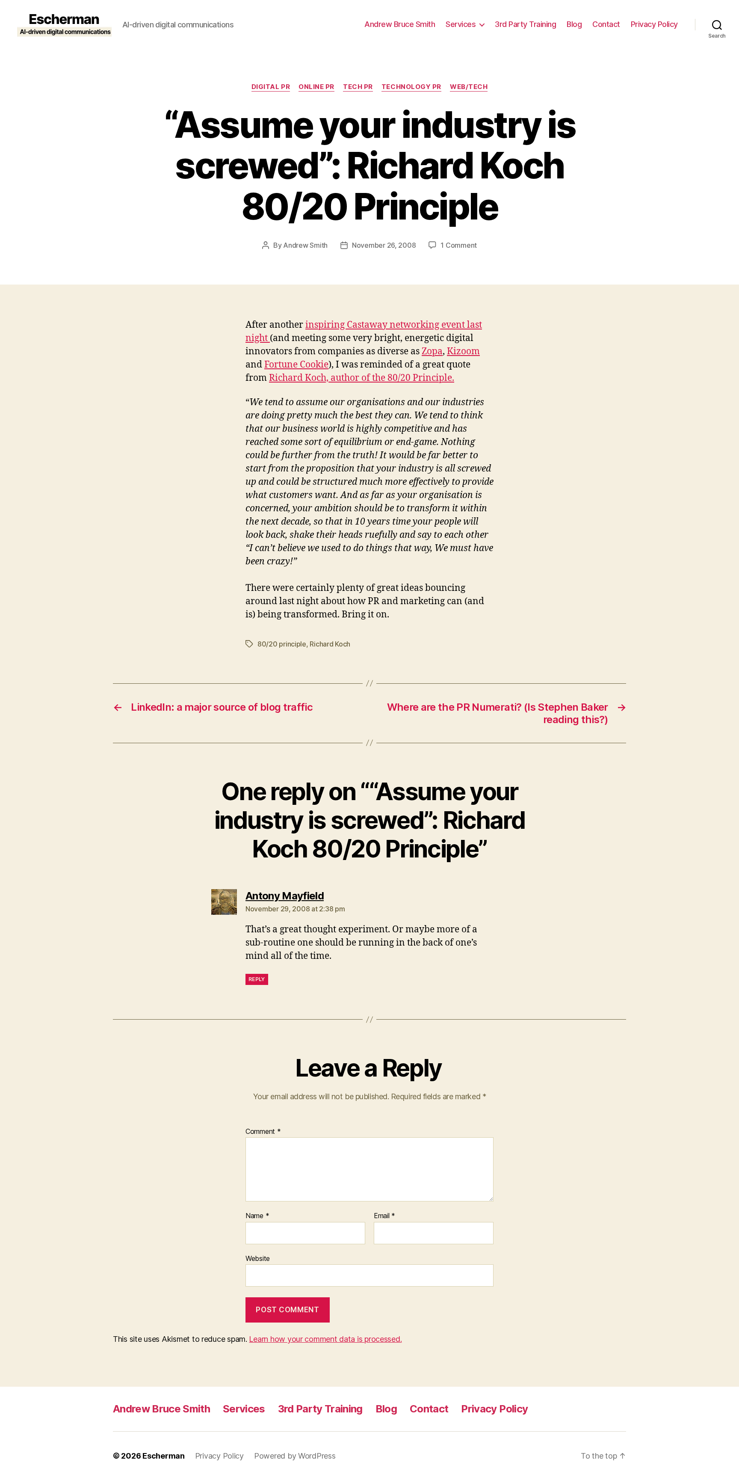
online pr (316, 87)
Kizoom (463, 351)
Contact (606, 24)
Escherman (163, 1455)
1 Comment (458, 245)
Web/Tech (469, 87)
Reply (256, 979)
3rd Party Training (525, 24)
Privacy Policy (654, 24)
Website (257, 1258)
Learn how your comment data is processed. (325, 1339)
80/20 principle (281, 644)
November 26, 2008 (384, 245)
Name (257, 1216)
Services (461, 24)
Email (384, 1216)
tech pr (358, 87)
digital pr (270, 87)
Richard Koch (330, 644)
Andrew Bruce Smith (399, 24)
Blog (574, 24)
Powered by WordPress (295, 1455)
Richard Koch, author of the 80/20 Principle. (361, 378)
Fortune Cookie (296, 365)
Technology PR (411, 87)
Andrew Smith (305, 245)
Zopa (432, 351)
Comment (263, 1132)
